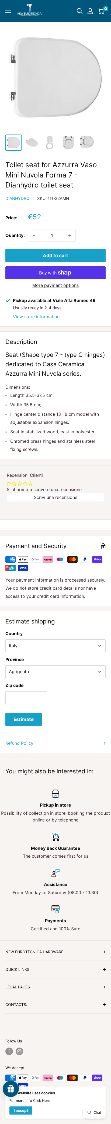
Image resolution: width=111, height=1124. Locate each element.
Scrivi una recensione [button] (55, 497)
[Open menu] (8, 11)
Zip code (14, 685)
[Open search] (80, 11)
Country (14, 633)
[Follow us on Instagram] (19, 1051)
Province (14, 659)
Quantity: (15, 235)
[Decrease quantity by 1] (34, 235)
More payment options (55, 285)
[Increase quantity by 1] (69, 235)
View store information (36, 316)
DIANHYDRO (17, 198)
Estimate (23, 719)
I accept (21, 1110)
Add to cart (55, 255)
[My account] (90, 11)
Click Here (41, 1100)
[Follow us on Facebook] (9, 1051)
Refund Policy (19, 743)
